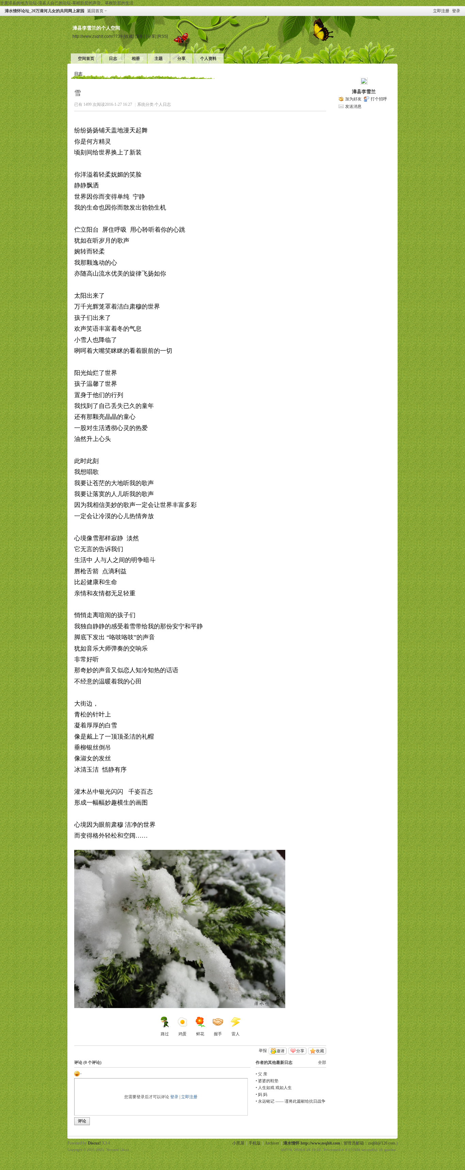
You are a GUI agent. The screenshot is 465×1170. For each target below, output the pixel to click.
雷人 (235, 1034)
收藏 (320, 1051)
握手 (218, 1034)
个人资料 (208, 58)
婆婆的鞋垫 (268, 1080)
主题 (159, 58)
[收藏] (129, 36)
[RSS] (162, 36)
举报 (263, 1050)
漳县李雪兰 (364, 91)
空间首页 (86, 58)
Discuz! (94, 1143)
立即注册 (441, 11)
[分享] (151, 36)
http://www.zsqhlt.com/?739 (98, 36)
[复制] (140, 36)
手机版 (254, 1143)
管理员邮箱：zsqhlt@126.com (369, 1143)
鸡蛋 (182, 1034)
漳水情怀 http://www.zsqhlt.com (311, 1143)
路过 (165, 1034)
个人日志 (163, 104)
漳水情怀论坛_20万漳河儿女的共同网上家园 (44, 11)
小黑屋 (238, 1143)
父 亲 (262, 1074)
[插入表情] (78, 1073)
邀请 (280, 1051)
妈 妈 (262, 1094)
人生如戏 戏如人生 (275, 1087)
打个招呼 (379, 99)
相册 (136, 58)
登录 (456, 11)
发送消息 (353, 106)
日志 (113, 58)
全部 (322, 1062)
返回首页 (95, 11)
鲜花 (200, 1034)
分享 (181, 58)
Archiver (272, 1143)
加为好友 (353, 99)
